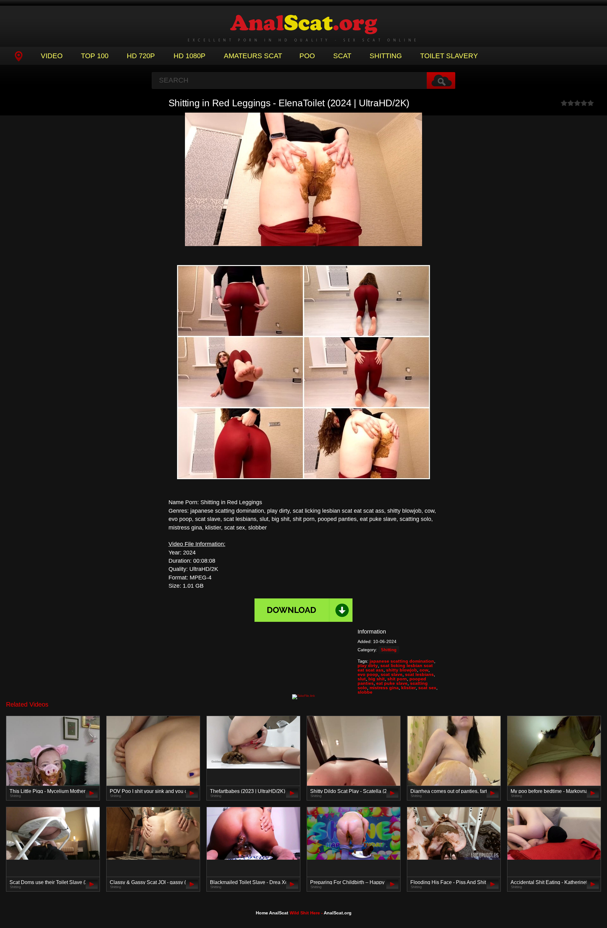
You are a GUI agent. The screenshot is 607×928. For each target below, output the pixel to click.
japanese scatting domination (402, 661)
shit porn (397, 678)
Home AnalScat (272, 912)
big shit (376, 678)
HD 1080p (189, 56)
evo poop (368, 674)
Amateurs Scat (253, 56)
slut (362, 678)
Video (52, 56)
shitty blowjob (401, 669)
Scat (342, 56)
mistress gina (384, 687)
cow (424, 669)
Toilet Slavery (449, 56)
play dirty (368, 665)
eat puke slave (392, 683)
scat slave (391, 674)
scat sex (427, 687)
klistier (408, 687)
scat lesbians (419, 674)
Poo (307, 56)
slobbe (365, 692)
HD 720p (141, 56)
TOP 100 (94, 56)
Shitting (386, 56)
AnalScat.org (338, 912)
